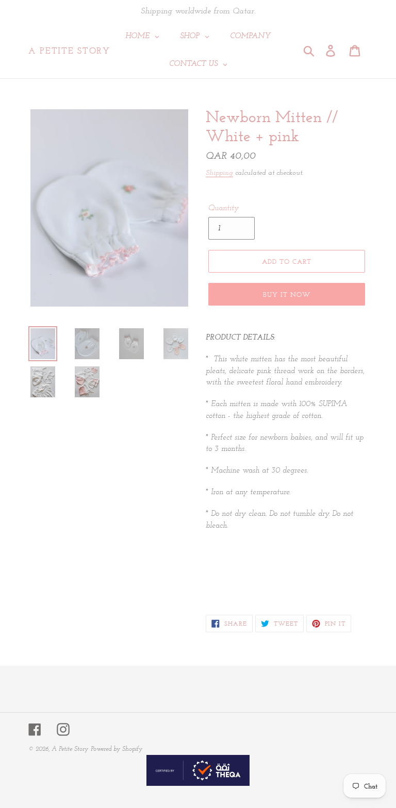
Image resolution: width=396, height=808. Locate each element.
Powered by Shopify (116, 749)
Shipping (219, 173)
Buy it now (286, 294)
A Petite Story (69, 50)
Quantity (223, 208)
